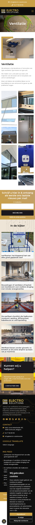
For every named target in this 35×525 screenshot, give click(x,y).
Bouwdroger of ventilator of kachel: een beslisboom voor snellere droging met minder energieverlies (17, 462)
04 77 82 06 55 (10, 433)
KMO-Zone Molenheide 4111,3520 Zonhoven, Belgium (14, 429)
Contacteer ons (12, 386)
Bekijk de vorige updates (17, 217)
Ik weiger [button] (21, 517)
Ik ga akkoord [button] (21, 514)
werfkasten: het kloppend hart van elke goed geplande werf (17, 456)
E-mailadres (17, 202)
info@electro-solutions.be (13, 436)
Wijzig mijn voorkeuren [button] (21, 520)
